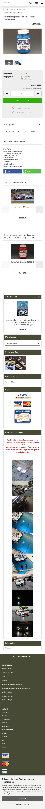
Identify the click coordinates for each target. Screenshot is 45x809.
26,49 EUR (22, 329)
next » (19, 9)
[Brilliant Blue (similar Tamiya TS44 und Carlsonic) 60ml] (22, 40)
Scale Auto (5, 726)
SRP (3, 740)
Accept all (22, 798)
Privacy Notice (9, 794)
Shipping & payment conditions (12, 684)
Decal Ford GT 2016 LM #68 (22, 207)
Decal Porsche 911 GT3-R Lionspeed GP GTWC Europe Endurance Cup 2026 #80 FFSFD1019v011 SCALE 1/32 (22, 322)
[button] (6, 93)
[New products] (39, 297)
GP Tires (4, 733)
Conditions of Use (7, 672)
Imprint (4, 676)
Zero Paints (5, 712)
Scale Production (7, 730)
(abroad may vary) (26, 79)
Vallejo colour (6, 719)
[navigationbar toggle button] (42, 3)
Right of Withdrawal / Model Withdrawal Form (16, 688)
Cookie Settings (7, 692)
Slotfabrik (5, 709)
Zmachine (5, 723)
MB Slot (4, 737)
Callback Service (7, 696)
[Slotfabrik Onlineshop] (4, 3)
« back (12, 9)
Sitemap (8, 648)
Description (8, 124)
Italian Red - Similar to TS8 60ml (22, 262)
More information (22, 804)
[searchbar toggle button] (30, 3)
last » (24, 9)
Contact (4, 680)
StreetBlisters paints (8, 716)
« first (6, 9)
